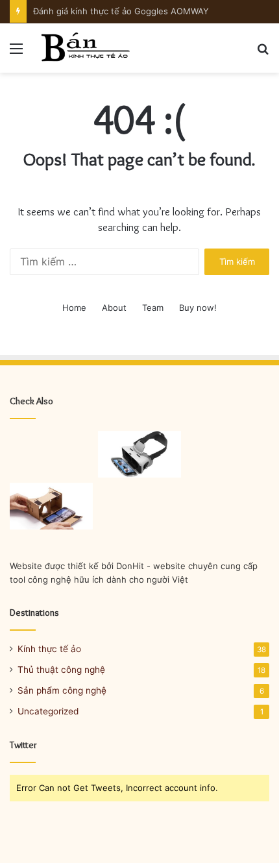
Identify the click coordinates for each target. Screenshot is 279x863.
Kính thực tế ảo (49, 649)
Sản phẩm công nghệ (62, 690)
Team (153, 307)
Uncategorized (48, 711)
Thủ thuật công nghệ (61, 669)
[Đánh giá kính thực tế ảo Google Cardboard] (51, 506)
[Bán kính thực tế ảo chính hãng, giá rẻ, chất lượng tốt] (84, 48)
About (114, 307)
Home (74, 307)
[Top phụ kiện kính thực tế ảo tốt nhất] (139, 454)
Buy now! (198, 307)
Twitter (23, 745)
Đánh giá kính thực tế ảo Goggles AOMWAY (121, 11)
